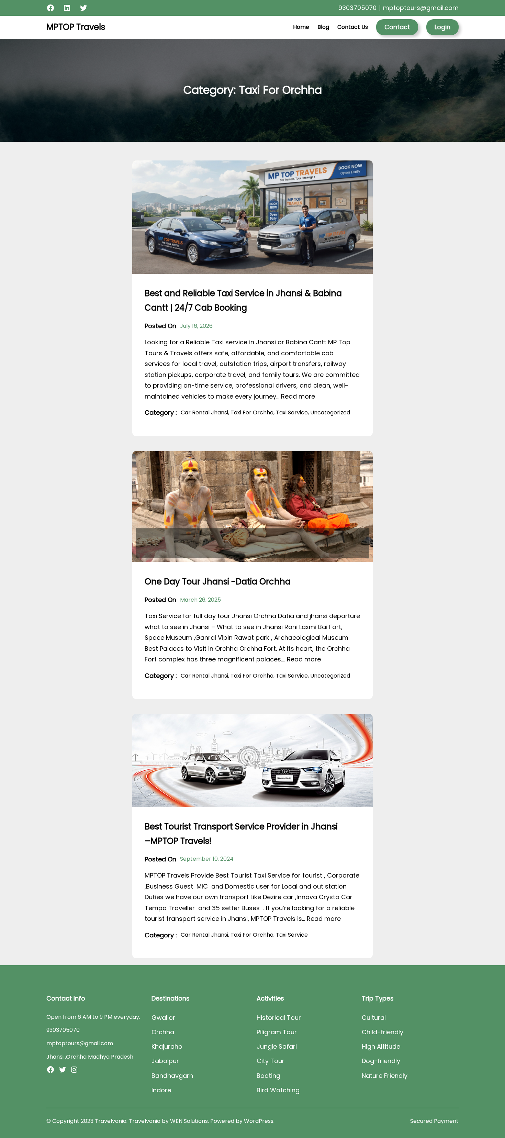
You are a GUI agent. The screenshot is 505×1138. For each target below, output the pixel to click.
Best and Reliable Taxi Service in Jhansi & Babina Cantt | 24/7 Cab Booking (243, 300)
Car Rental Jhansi (204, 412)
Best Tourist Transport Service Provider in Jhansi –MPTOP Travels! (241, 834)
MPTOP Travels (75, 27)
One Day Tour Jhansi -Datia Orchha (218, 581)
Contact (397, 27)
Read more (298, 396)
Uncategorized (330, 412)
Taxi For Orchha (252, 412)
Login (442, 27)
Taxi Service (292, 412)
